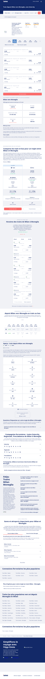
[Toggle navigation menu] (41, 1)
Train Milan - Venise (6, 575)
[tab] (9, 44)
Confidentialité (37, 675)
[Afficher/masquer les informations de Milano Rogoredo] (40, 551)
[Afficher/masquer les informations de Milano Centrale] (40, 545)
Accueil (4, 636)
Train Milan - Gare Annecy (7, 618)
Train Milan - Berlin (33, 610)
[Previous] (6, 325)
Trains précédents (18, 302)
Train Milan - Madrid (6, 605)
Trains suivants (27, 302)
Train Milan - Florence (20, 573)
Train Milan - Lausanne (7, 578)
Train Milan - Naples (6, 573)
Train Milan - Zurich (20, 575)
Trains (9, 636)
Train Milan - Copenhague (7, 613)
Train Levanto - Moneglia (21, 620)
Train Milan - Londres (20, 600)
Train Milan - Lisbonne (6, 608)
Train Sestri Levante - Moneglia (35, 620)
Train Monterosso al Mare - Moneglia (23, 618)
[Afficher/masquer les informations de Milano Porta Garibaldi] (40, 557)
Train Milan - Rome (33, 573)
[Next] (40, 41)
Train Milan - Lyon (19, 615)
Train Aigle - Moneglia (6, 620)
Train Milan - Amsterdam (34, 605)
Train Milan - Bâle (19, 603)
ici (32, 306)
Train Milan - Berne (6, 610)
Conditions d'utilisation (27, 675)
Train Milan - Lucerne (6, 615)
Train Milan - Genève (33, 575)
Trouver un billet (13, 108)
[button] (26, 13)
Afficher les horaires (12, 122)
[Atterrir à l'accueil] (5, 1)
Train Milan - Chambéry (20, 613)
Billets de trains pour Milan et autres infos (12, 588)
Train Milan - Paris (6, 600)
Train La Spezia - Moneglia (34, 618)
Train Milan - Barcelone (20, 605)
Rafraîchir (22, 234)
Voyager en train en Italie (16, 636)
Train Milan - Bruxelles (20, 610)
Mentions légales (17, 675)
